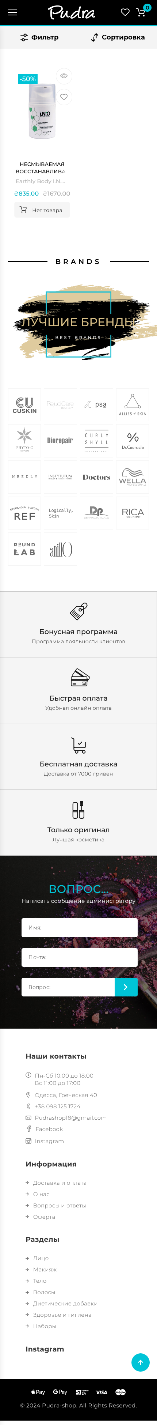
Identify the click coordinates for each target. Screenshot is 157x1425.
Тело (39, 1280)
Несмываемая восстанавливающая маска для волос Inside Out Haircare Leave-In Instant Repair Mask (44, 168)
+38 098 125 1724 (57, 1106)
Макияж (45, 1269)
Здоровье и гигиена (62, 1314)
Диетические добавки (65, 1303)
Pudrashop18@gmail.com (71, 1117)
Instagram (49, 1141)
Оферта (44, 1216)
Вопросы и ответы (59, 1205)
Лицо (41, 1258)
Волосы (44, 1292)
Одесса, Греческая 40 (66, 1095)
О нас (41, 1194)
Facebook (49, 1129)
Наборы (44, 1326)
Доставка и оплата (60, 1182)
